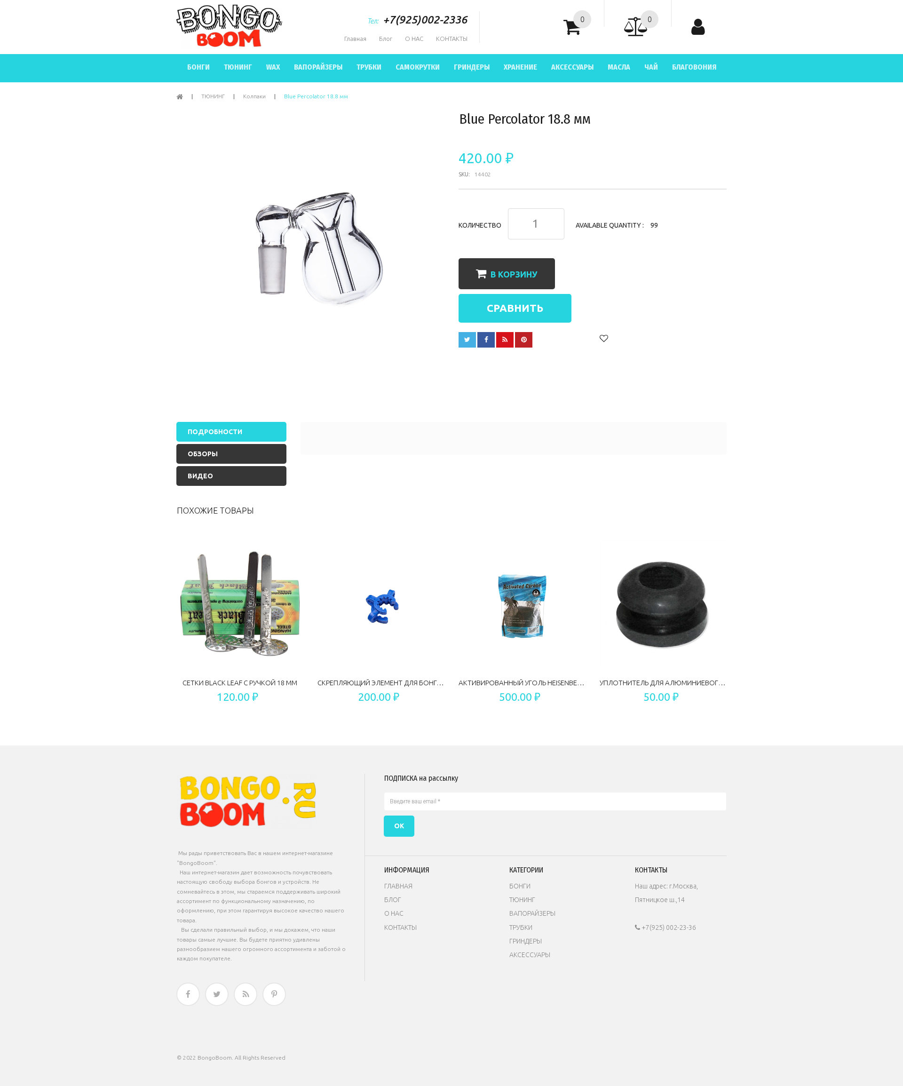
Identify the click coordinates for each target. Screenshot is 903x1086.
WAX (273, 67)
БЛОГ (392, 900)
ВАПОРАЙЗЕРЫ (318, 67)
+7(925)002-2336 (425, 19)
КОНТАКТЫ (451, 38)
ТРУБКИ (368, 67)
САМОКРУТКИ (418, 67)
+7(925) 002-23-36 (665, 927)
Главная (355, 38)
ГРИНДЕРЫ (472, 67)
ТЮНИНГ (238, 67)
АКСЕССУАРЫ (529, 955)
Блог (385, 38)
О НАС (414, 38)
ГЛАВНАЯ (398, 886)
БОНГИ (198, 67)
